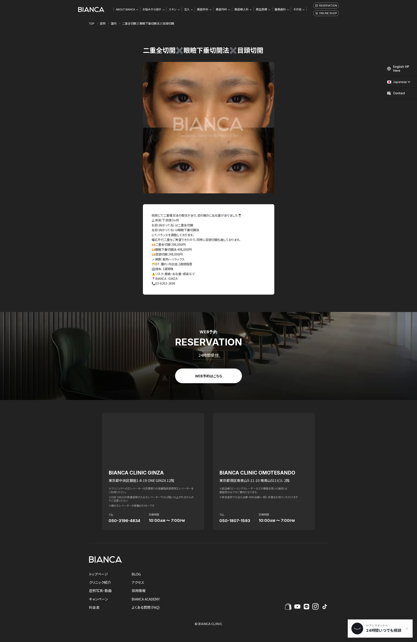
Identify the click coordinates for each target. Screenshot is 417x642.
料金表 (94, 607)
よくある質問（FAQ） (146, 607)
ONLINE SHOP (328, 13)
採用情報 (139, 590)
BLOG (136, 574)
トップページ (98, 574)
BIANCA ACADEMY (146, 599)
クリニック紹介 (100, 582)
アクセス (138, 582)
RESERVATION (328, 5)
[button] (397, 82)
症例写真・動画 (100, 590)
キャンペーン (98, 599)
